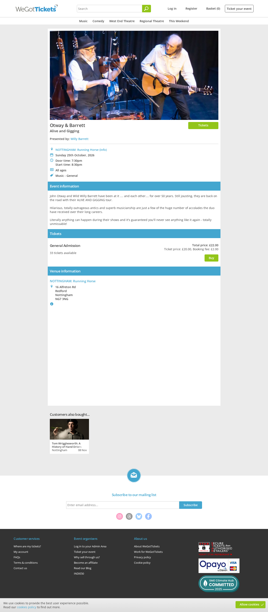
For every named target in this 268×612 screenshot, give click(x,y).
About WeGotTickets (147, 546)
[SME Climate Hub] (219, 591)
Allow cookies (249, 604)
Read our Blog (82, 568)
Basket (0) (213, 8)
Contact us (20, 568)
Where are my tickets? (27, 546)
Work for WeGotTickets (148, 552)
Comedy (98, 21)
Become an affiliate (86, 563)
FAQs (17, 557)
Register (191, 8)
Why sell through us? (87, 557)
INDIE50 (79, 573)
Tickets (203, 125)
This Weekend (179, 21)
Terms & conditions (26, 563)
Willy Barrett (80, 139)
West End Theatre (122, 21)
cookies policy (26, 607)
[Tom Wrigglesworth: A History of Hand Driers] (69, 429)
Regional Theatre (152, 21)
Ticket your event (239, 9)
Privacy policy (142, 557)
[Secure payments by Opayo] (219, 572)
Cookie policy (142, 563)
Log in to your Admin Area (90, 546)
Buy (211, 258)
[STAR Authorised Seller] (215, 555)
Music (83, 21)
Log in (172, 8)
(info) (103, 150)
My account (21, 552)
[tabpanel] (69, 436)
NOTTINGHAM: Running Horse (77, 150)
